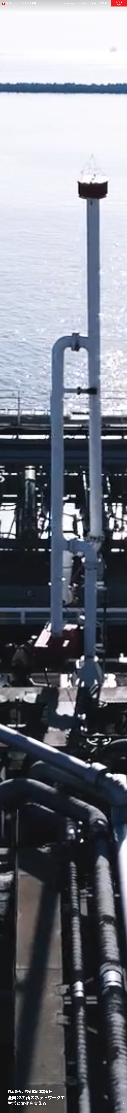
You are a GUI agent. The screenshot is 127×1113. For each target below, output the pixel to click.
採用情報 (119, 3)
